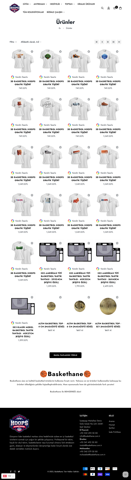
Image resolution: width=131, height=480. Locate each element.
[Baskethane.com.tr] (14, 8)
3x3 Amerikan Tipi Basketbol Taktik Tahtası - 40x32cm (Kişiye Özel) (79, 278)
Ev (60, 28)
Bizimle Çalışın (54, 12)
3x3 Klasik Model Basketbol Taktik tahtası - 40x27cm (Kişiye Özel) (23, 332)
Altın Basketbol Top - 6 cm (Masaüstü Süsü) (80, 325)
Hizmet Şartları (112, 426)
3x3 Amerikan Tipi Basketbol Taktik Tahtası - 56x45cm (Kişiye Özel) (108, 278)
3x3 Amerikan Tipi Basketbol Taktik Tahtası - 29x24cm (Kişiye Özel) (51, 278)
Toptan (69, 4)
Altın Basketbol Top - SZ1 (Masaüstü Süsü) (108, 325)
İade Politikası (115, 432)
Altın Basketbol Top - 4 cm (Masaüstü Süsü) (51, 325)
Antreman (39, 4)
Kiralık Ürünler (86, 4)
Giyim (26, 4)
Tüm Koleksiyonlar (33, 12)
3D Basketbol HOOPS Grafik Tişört (22, 83)
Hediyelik (55, 4)
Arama (111, 421)
